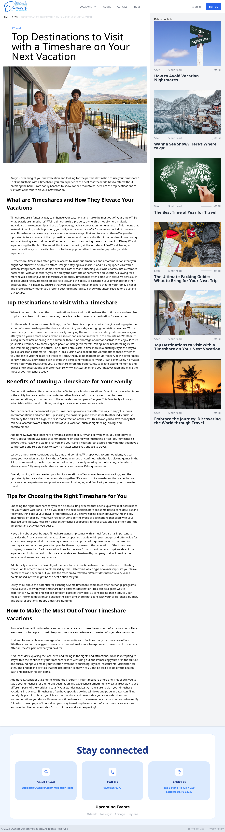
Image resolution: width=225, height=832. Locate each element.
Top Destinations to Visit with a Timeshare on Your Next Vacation (56, 17)
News (15, 17)
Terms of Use (196, 829)
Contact (122, 6)
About (107, 6)
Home (6, 17)
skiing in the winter (22, 340)
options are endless (119, 312)
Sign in (196, 6)
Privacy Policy (215, 829)
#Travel (16, 28)
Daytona (133, 814)
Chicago (120, 814)
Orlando (92, 814)
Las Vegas (106, 814)
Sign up (213, 6)
